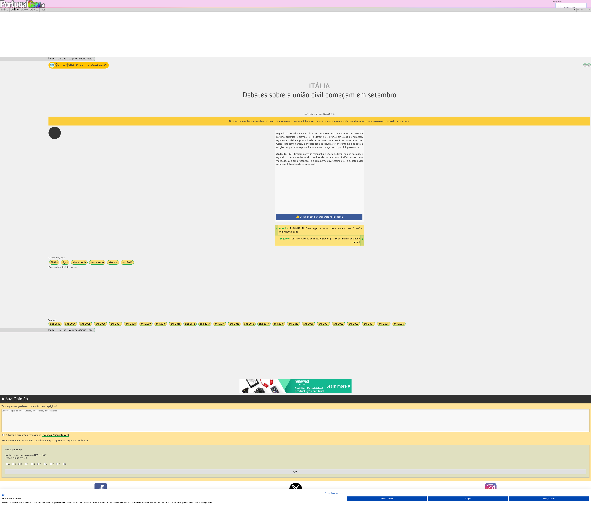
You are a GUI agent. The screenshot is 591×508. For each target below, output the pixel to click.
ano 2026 (399, 323)
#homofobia (79, 262)
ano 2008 (131, 323)
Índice (4, 9)
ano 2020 (308, 323)
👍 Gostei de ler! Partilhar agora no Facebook (319, 217)
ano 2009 (146, 323)
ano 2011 (175, 323)
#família (113, 262)
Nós (43, 9)
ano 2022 (338, 323)
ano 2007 (116, 323)
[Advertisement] (295, 34)
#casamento (97, 262)
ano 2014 (127, 262)
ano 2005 (85, 323)
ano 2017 (264, 323)
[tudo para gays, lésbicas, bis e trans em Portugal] (31, 4)
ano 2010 (161, 323)
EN (578, 10)
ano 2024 (369, 323)
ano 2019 (293, 323)
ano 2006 (100, 323)
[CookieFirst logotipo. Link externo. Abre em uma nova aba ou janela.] (3, 495)
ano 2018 (279, 323)
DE (589, 10)
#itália (54, 262)
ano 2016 (249, 323)
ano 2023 (353, 323)
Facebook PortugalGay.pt (55, 435)
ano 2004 (70, 323)
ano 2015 (234, 323)
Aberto (34, 9)
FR (585, 10)
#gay (65, 262)
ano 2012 (190, 323)
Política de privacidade (333, 493)
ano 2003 (55, 323)
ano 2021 (323, 323)
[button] (54, 133)
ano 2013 (205, 323)
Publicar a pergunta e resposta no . (37, 435)
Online (15, 9)
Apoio (24, 9)
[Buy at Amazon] (295, 393)
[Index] (23, 59)
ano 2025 (384, 323)
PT (575, 10)
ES (582, 10)
